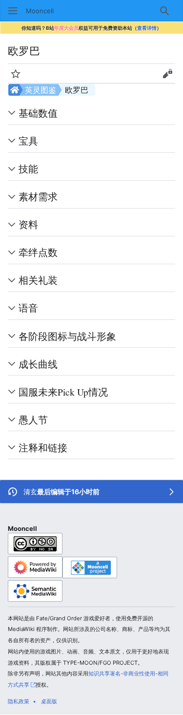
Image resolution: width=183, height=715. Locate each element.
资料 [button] (28, 224)
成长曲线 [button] (38, 364)
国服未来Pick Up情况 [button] (63, 391)
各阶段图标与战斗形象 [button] (67, 336)
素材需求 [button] (38, 196)
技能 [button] (28, 168)
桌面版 (49, 701)
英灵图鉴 (40, 90)
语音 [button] (28, 307)
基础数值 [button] (38, 112)
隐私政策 (18, 701)
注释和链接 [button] (43, 447)
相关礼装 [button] (38, 279)
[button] (12, 10)
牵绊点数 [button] (38, 252)
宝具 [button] (28, 140)
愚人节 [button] (33, 419)
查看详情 (147, 28)
